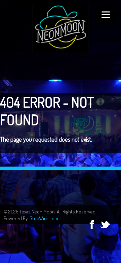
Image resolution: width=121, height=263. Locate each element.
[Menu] (105, 14)
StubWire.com (44, 218)
